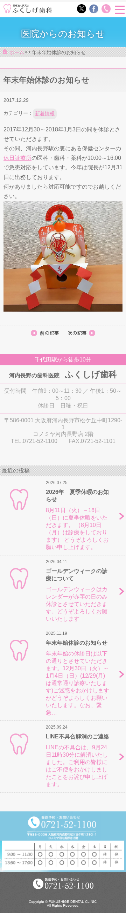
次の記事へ (45, 333)
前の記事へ (81, 333)
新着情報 (45, 113)
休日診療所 (17, 158)
